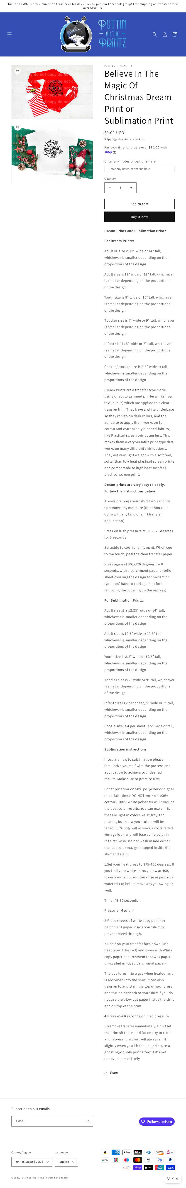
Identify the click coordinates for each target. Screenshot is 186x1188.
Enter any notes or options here (130, 161)
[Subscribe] (88, 1121)
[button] (10, 34)
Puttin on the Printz (32, 1177)
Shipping (110, 139)
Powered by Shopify (56, 1177)
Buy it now (139, 217)
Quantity (110, 179)
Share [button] (114, 1072)
